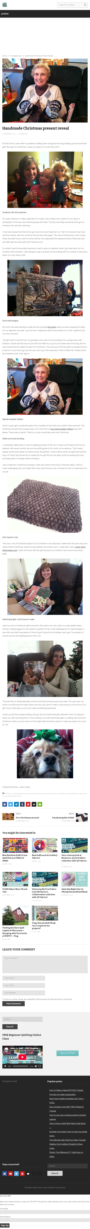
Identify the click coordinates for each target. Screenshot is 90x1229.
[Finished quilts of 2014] (67, 817)
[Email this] (40, 804)
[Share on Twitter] (10, 804)
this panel (51, 327)
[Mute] (36, 1066)
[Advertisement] (45, 35)
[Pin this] (28, 804)
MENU (6, 14)
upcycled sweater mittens (62, 429)
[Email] (28, 1173)
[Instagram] (34, 1173)
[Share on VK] (34, 804)
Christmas (8, 793)
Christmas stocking (18, 793)
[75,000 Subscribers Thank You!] (15, 879)
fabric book (53, 793)
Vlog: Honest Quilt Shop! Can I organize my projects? (44, 926)
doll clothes (34, 793)
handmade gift (73, 793)
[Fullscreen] (39, 1066)
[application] (22, 1057)
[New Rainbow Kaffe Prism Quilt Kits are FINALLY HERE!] (15, 845)
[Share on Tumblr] (22, 804)
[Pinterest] (22, 1173)
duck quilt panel (44, 793)
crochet (27, 793)
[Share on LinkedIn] (16, 804)
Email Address (5, 1217)
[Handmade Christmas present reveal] (75, 879)
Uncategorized (22, 134)
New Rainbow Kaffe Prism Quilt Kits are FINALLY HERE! (14, 858)
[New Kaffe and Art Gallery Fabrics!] (45, 845)
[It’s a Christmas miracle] (22, 817)
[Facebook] (4, 1173)
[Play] (5, 1066)
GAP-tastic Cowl (62, 793)
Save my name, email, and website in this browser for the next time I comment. (38, 999)
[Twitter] (16, 1173)
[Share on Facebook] (4, 804)
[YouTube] (10, 1173)
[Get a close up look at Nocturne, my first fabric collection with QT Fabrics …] (75, 845)
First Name (4, 1209)
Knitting (80, 793)
